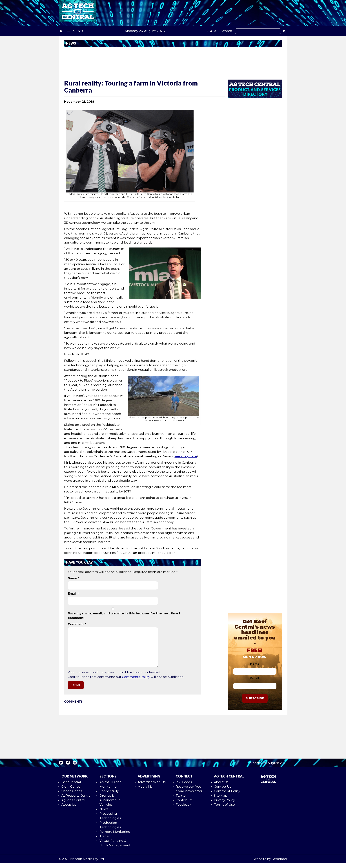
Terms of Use (224, 804)
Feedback (183, 804)
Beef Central (71, 782)
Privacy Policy (224, 800)
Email (73, 593)
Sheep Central (72, 791)
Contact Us (222, 786)
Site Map (220, 795)
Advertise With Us (152, 782)
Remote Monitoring (114, 831)
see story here (186, 456)
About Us (68, 804)
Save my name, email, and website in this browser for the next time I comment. (124, 616)
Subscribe (255, 698)
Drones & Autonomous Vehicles (109, 800)
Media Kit (145, 786)
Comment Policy (227, 791)
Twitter (181, 795)
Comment (77, 624)
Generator (279, 859)
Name (73, 578)
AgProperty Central (76, 795)
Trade (104, 836)
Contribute (184, 800)
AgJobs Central (73, 800)
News (103, 809)
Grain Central (71, 786)
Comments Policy (136, 677)
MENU (77, 31)
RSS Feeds (184, 782)
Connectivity (109, 791)
